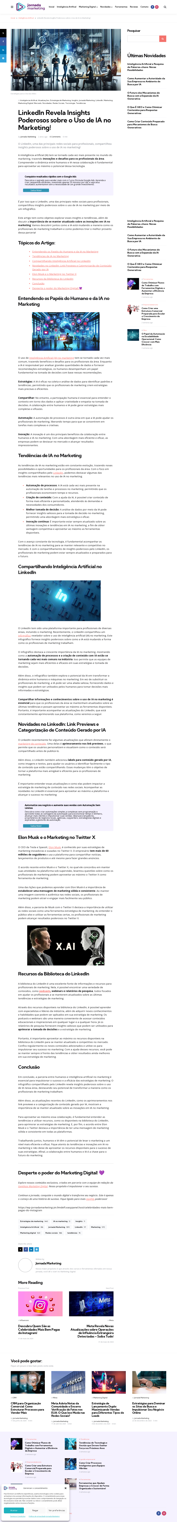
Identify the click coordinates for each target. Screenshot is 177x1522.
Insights (75, 100)
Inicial (51, 7)
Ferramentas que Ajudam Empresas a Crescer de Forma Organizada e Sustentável (94, 1486)
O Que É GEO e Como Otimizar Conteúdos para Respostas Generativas (144, 110)
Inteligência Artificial (31, 1227)
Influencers (24, 1320)
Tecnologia (70, 103)
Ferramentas (121, 7)
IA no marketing (61, 1221)
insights (90, 1199)
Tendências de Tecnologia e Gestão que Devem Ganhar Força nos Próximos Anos (93, 1445)
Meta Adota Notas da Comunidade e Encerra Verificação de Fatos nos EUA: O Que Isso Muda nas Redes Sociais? (68, 1410)
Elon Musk (55, 847)
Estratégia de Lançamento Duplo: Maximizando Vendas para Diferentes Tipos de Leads (108, 1410)
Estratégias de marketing (34, 1221)
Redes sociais (53, 1233)
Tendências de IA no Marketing (50, 256)
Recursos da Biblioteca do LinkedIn (52, 278)
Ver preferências (57, 1510)
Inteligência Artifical (66, 7)
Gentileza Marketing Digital (33, 1186)
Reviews (134, 7)
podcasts (44, 991)
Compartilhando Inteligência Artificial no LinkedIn (61, 261)
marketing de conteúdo (32, 743)
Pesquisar (133, 31)
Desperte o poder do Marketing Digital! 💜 (57, 288)
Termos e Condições (17, 1516)
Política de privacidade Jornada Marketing (44, 1516)
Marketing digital (30, 1233)
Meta (111, 1320)
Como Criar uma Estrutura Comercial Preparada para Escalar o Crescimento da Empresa (153, 313)
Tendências (81, 103)
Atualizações (43, 100)
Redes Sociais (58, 103)
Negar (35, 1510)
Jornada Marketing (87, 100)
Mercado (38, 103)
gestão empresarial (88, 1459)
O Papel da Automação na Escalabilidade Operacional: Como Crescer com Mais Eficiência (153, 339)
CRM (14, 1398)
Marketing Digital (87, 7)
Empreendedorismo (150, 305)
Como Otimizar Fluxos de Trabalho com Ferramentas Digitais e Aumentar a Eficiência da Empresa (153, 288)
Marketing (108, 100)
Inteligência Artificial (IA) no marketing (51, 357)
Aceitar (14, 1510)
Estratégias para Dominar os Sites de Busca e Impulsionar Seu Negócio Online (148, 1408)
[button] (65, 1488)
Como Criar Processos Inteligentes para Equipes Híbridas (92, 1466)
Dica (145, 330)
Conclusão (38, 283)
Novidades (105, 7)
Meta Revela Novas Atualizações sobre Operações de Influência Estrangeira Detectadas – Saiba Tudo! (92, 1331)
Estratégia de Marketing (60, 100)
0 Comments (55, 136)
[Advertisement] (146, 174)
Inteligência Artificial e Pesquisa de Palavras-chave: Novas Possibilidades (145, 67)
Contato (144, 7)
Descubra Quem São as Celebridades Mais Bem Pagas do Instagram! (39, 1329)
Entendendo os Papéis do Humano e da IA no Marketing (65, 251)
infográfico (24, 635)
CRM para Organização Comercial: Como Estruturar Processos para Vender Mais (27, 1408)
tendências (73, 1233)
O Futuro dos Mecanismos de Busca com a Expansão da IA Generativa (143, 95)
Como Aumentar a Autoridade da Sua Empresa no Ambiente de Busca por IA (146, 81)
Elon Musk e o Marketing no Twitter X (54, 274)
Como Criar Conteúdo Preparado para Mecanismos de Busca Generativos (146, 124)
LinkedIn (99, 100)
